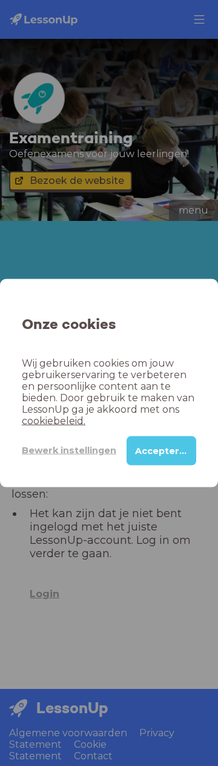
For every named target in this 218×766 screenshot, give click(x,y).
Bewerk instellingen (69, 450)
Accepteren (163, 450)
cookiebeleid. (53, 420)
